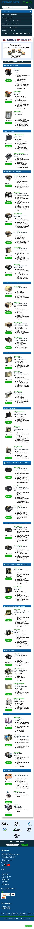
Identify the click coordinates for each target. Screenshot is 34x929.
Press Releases (5, 884)
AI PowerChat (28, 926)
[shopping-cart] (27, 2)
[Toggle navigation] (30, 2)
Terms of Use (23, 913)
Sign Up (25, 844)
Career (3, 883)
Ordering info (5, 878)
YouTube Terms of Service (23, 915)
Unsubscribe (13, 915)
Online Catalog (5, 879)
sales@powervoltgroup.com (9, 856)
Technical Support (6, 876)
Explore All (8, 80)
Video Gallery (5, 874)
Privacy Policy (15, 913)
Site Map (8, 913)
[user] (24, 2)
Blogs (2, 913)
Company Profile (6, 873)
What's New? (5, 881)
